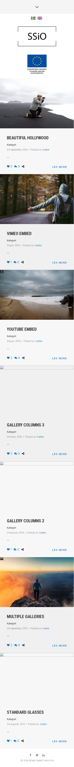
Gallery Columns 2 (25, 520)
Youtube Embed (22, 329)
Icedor (46, 149)
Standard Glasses (25, 712)
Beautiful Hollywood (28, 137)
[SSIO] (37, 37)
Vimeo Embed (19, 233)
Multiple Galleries (25, 616)
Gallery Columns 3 (25, 425)
